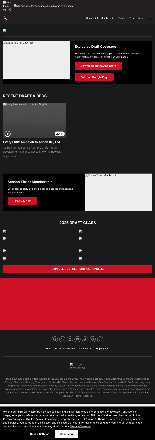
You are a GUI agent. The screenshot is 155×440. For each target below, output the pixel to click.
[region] (77, 423)
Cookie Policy (34, 419)
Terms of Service (80, 426)
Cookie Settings (95, 419)
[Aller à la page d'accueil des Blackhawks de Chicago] (7, 6)
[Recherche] (5, 18)
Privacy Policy (11, 419)
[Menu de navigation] (149, 18)
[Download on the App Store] (36, 62)
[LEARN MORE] (118, 192)
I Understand (66, 433)
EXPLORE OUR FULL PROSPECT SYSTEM (78, 268)
